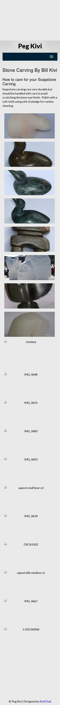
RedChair (46, 701)
